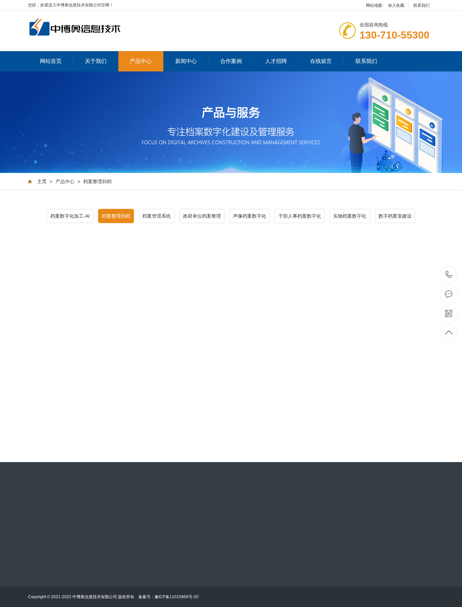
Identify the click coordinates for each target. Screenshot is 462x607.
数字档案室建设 (395, 216)
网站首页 (51, 61)
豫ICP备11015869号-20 (177, 596)
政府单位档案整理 (202, 216)
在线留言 (321, 61)
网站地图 (374, 5)
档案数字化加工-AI (70, 216)
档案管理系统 (156, 216)
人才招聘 (276, 61)
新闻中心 (186, 61)
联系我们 (421, 5)
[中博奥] (82, 27)
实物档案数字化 (349, 216)
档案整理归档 (97, 181)
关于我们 (96, 61)
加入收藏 (396, 5)
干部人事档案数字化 (299, 216)
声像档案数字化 (249, 216)
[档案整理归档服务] (93, 373)
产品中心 (141, 61)
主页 (42, 181)
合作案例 (231, 61)
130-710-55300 (449, 275)
